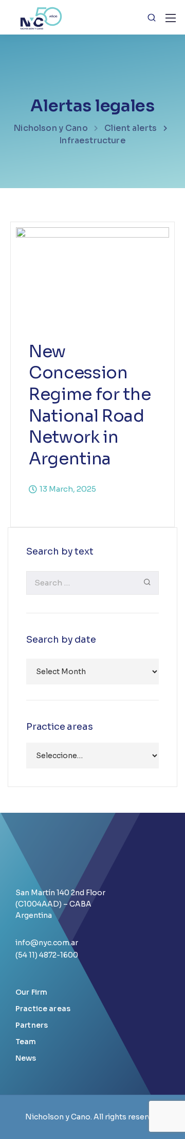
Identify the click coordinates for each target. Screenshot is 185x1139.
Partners (31, 1025)
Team (25, 1041)
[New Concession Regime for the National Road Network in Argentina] (92, 277)
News (25, 1058)
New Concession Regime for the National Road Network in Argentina (90, 405)
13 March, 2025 (68, 489)
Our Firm (31, 992)
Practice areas (42, 1008)
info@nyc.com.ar (46, 942)
